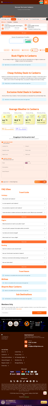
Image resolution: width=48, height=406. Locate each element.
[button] (1, 120)
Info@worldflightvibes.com (35, 359)
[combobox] (13, 25)
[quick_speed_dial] (44, 393)
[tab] (5, 19)
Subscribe (39, 326)
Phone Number (27, 174)
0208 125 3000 (32, 356)
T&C (9, 195)
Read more (8, 403)
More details (19, 322)
